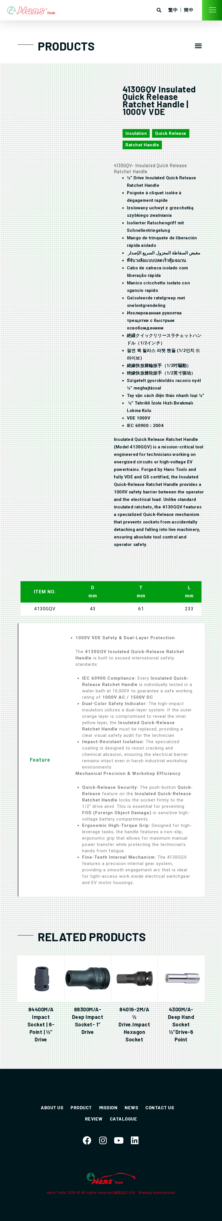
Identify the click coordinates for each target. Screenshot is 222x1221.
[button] (198, 45)
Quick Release (170, 133)
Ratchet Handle (142, 145)
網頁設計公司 (125, 1193)
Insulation (136, 133)
